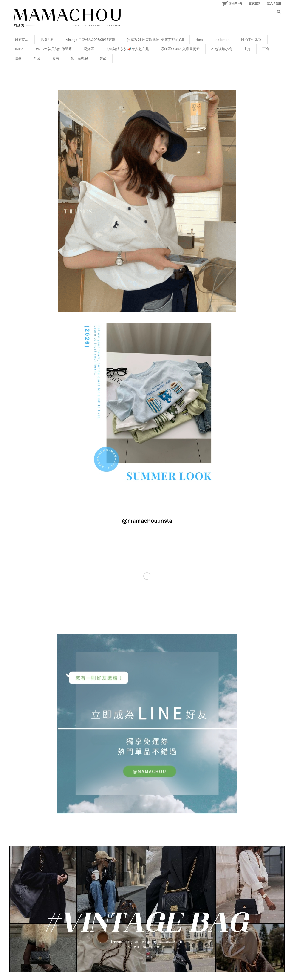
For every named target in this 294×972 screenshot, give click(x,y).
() (235, 3)
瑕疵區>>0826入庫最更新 (180, 49)
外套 (37, 58)
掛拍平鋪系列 (251, 40)
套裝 (55, 58)
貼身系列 (47, 40)
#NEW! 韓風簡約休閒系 (54, 49)
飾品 (103, 58)
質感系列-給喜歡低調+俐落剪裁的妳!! (155, 40)
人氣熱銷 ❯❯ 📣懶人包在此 (127, 49)
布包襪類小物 (221, 49)
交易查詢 (254, 3)
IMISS (19, 49)
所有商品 (22, 40)
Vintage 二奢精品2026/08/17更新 (90, 40)
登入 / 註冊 (274, 3)
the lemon (222, 40)
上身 (247, 49)
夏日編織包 (79, 58)
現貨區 (89, 49)
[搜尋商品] (279, 11)
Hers (199, 40)
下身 (265, 49)
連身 (18, 58)
